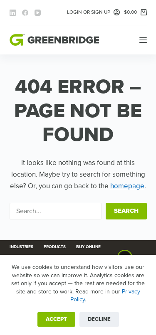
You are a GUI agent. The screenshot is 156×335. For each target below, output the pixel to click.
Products (55, 246)
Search (126, 210)
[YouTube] (38, 13)
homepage (127, 186)
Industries (21, 246)
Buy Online (88, 246)
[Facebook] (25, 13)
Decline (99, 319)
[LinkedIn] (13, 13)
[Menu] (143, 40)
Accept (56, 319)
